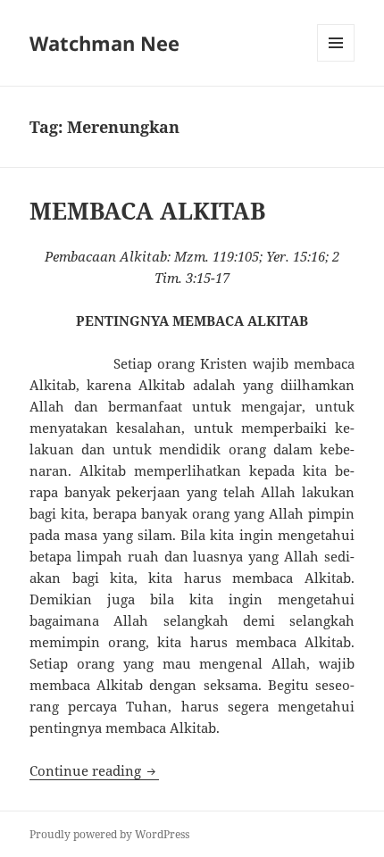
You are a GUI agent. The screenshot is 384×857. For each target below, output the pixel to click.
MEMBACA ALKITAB (147, 211)
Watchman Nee (104, 42)
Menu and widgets (336, 61)
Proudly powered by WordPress (109, 834)
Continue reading (94, 770)
